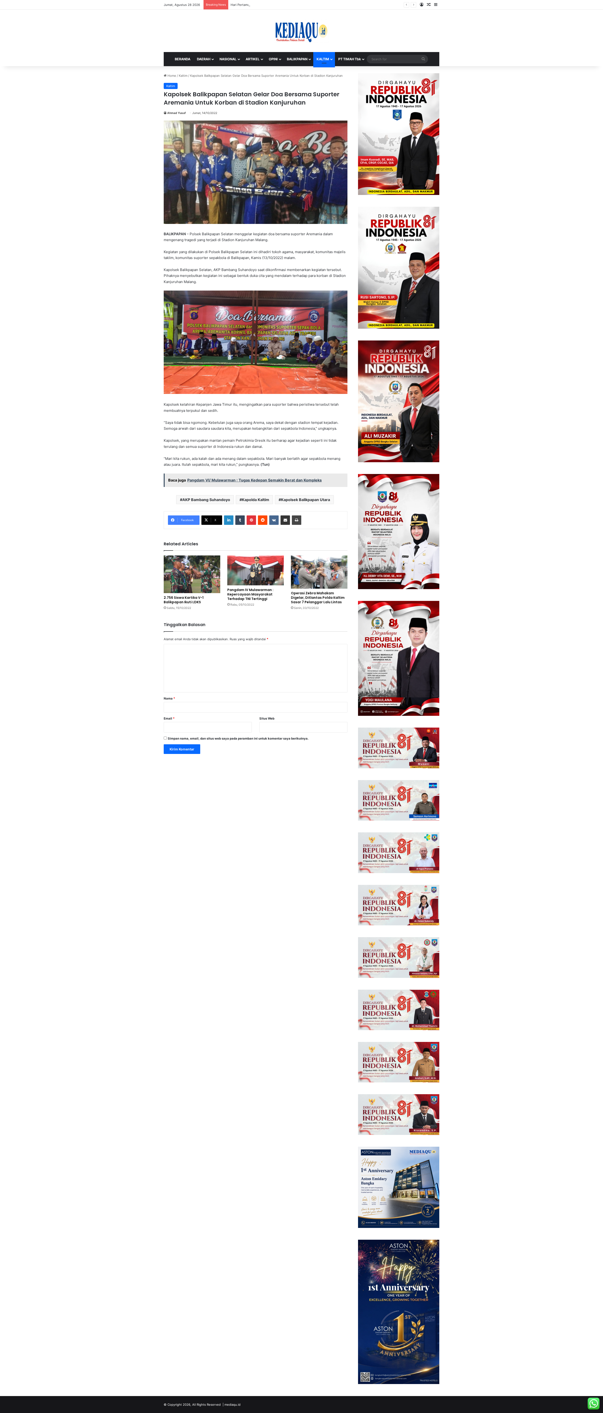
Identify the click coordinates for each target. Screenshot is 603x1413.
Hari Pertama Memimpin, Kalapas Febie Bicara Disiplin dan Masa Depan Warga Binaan (292, 5)
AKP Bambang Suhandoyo (206, 499)
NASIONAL (228, 59)
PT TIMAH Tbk (349, 59)
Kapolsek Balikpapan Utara (305, 499)
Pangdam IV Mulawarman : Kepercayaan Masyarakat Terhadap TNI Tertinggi (250, 594)
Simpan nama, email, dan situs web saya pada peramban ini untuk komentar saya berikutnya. (238, 738)
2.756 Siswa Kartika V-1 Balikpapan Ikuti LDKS (184, 599)
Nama (169, 698)
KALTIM (323, 59)
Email (169, 718)
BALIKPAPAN (297, 59)
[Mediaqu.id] (301, 31)
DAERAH (203, 59)
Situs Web (266, 718)
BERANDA (182, 59)
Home (171, 75)
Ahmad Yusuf (176, 113)
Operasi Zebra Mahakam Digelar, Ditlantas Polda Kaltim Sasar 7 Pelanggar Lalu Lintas (318, 597)
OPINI (273, 59)
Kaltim (183, 75)
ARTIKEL (253, 59)
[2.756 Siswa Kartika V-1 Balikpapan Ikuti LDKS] (192, 574)
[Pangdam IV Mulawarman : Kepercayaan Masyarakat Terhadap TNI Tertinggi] (255, 570)
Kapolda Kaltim (255, 499)
